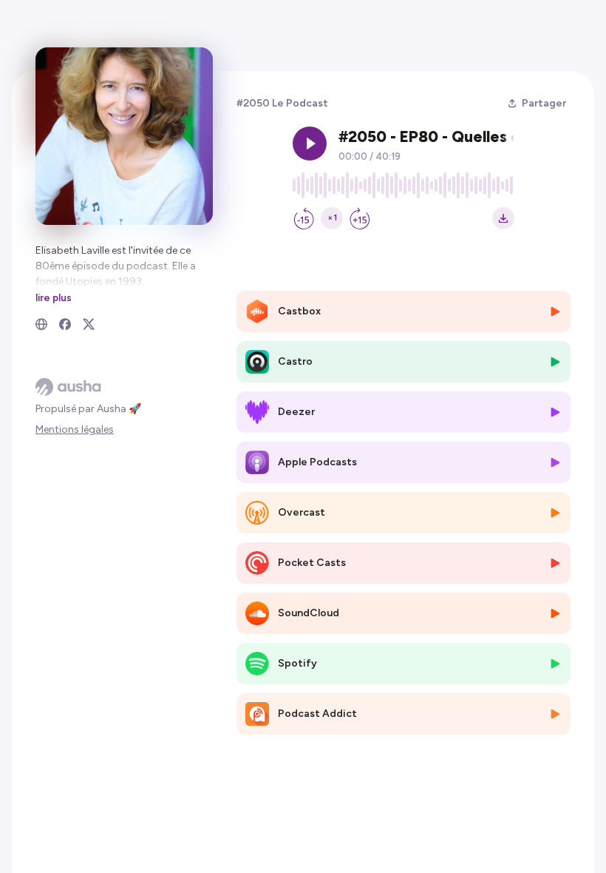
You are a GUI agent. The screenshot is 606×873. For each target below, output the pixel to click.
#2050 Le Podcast (282, 103)
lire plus (53, 297)
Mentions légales (74, 429)
